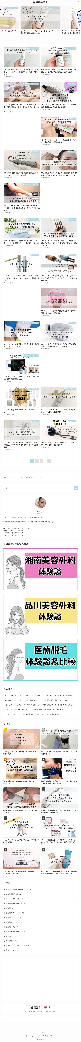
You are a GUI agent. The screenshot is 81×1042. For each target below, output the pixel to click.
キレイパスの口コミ (14, 899)
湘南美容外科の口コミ (15, 931)
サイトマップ (36, 1036)
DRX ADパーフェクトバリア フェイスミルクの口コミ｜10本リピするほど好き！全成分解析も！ (39, 695)
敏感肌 (9, 908)
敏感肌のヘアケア (13, 917)
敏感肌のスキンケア (15, 913)
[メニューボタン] (2, 2)
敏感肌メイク (12, 927)
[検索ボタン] (78, 2)
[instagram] (40, 1032)
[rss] (43, 1032)
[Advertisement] (22, 131)
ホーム (28, 1036)
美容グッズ (11, 950)
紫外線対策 (11, 941)
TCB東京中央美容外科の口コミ (18, 889)
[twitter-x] (38, 1032)
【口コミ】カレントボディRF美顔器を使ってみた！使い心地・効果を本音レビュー (34, 714)
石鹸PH (10, 936)
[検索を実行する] (76, 488)
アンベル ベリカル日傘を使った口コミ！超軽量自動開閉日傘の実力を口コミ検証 (33, 709)
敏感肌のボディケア (14, 922)
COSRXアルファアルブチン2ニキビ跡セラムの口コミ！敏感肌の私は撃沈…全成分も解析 (36, 700)
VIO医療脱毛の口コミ (15, 894)
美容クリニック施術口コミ (17, 945)
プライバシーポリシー (48, 1036)
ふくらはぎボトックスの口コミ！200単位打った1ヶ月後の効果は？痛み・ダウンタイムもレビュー (40, 705)
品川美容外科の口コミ (15, 903)
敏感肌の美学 (40, 2)
